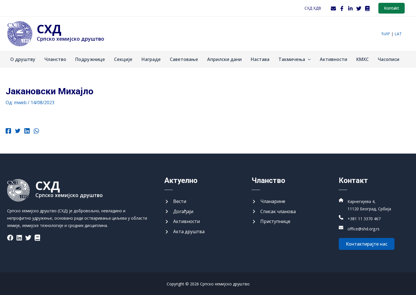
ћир (385, 33)
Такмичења (291, 59)
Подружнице (90, 59)
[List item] (10, 238)
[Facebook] (341, 8)
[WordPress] (367, 8)
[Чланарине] (268, 201)
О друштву (22, 59)
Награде (151, 59)
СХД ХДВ (313, 8)
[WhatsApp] (36, 131)
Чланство (55, 59)
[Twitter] (358, 8)
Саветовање (184, 59)
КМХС (362, 59)
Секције (123, 59)
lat (398, 33)
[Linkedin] (27, 131)
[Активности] (182, 221)
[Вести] (175, 201)
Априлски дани (224, 59)
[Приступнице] (271, 221)
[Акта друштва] (184, 231)
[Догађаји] (178, 211)
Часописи (388, 59)
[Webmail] (333, 8)
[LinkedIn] (350, 8)
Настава (260, 59)
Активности (333, 59)
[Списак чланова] (274, 211)
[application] (308, 59)
